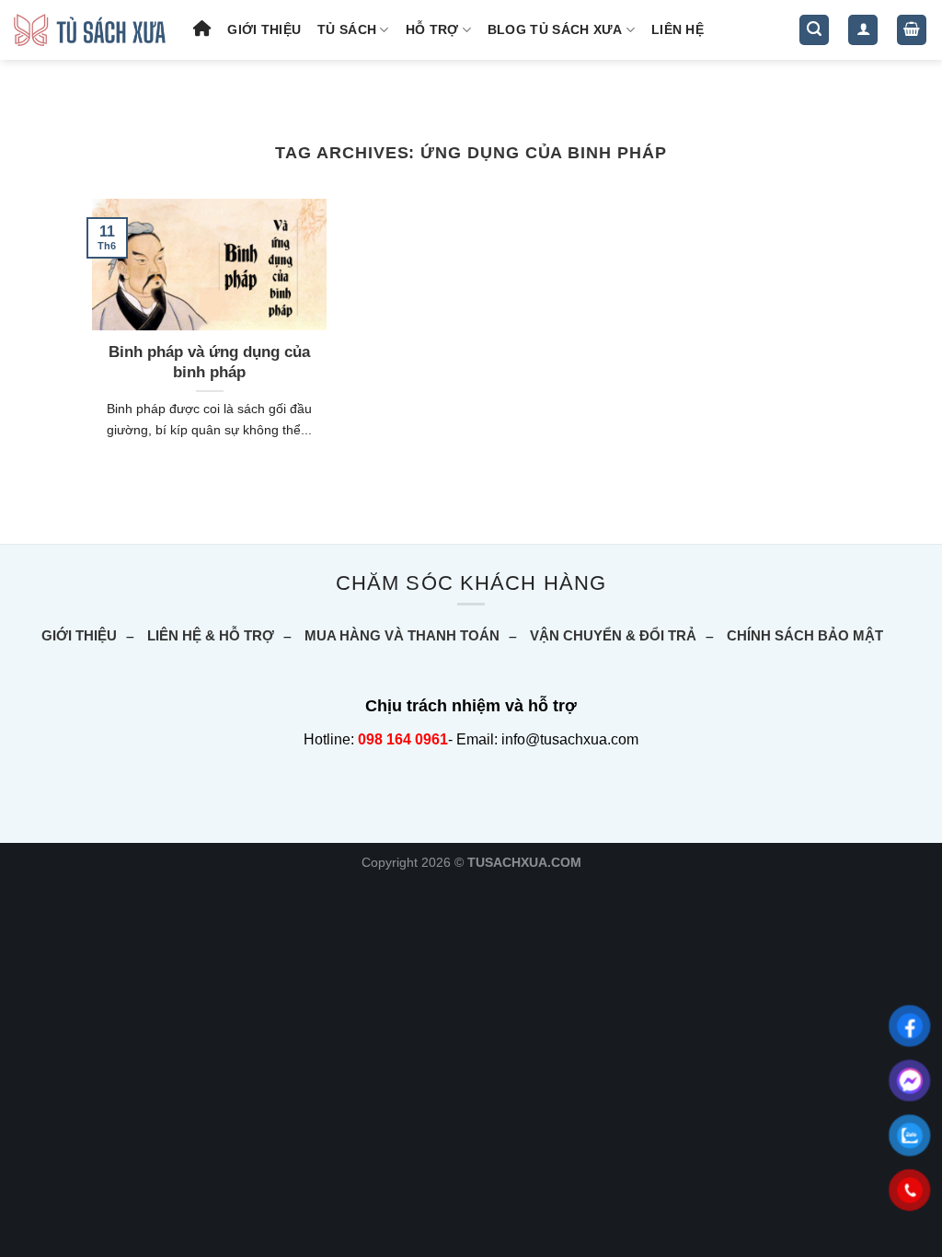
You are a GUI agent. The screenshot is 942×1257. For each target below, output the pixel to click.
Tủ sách (346, 29)
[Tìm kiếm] (814, 30)
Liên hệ (677, 29)
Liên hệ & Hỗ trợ (210, 635)
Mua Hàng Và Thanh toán (402, 635)
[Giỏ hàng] (911, 30)
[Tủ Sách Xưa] (90, 30)
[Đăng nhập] (863, 30)
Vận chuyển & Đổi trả (613, 635)
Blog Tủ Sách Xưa (555, 29)
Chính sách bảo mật (805, 635)
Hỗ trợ (432, 29)
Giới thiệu (264, 29)
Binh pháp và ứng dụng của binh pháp (209, 362)
